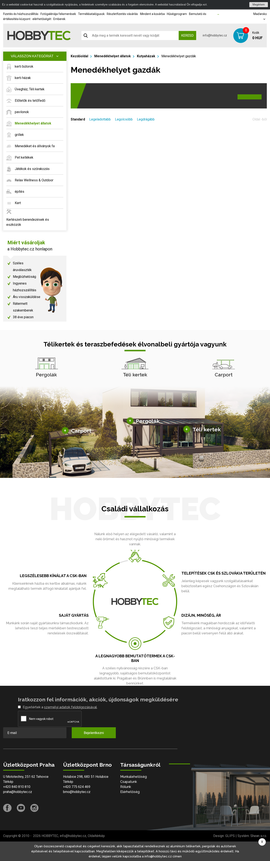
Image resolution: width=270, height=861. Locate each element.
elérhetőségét (41, 19)
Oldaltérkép (96, 836)
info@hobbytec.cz (215, 35)
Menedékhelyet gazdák (178, 56)
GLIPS (230, 836)
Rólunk (125, 787)
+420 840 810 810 (16, 787)
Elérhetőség (130, 792)
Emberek (59, 19)
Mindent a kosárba (152, 14)
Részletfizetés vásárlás (122, 14)
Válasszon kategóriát (32, 56)
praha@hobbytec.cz (17, 792)
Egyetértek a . (60, 707)
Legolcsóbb (124, 119)
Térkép (8, 782)
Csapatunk (128, 782)
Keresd (187, 35)
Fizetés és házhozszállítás (20, 14)
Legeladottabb (100, 119)
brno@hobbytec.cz (76, 792)
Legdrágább (146, 119)
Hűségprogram (177, 14)
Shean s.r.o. (258, 836)
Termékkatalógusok (91, 14)
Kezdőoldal (79, 56)
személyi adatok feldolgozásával (70, 707)
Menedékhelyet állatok (112, 56)
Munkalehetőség (133, 777)
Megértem (258, 4)
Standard (78, 119)
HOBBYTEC (50, 836)
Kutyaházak (146, 56)
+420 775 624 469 (76, 787)
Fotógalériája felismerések (58, 14)
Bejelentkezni (94, 733)
